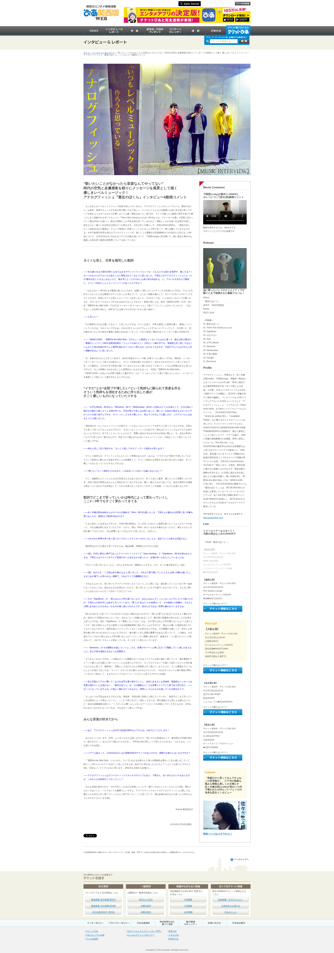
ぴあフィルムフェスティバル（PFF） (144, 931)
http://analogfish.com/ (213, 518)
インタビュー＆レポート (103, 53)
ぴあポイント (230, 912)
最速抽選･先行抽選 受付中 (103, 899)
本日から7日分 (146, 899)
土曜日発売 (146, 906)
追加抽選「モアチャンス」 (230, 899)
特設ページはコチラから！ (217, 833)
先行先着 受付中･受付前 (103, 912)
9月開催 (188, 906)
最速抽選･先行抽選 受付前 (103, 906)
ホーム (87, 53)
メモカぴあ (173, 935)
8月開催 (188, 899)
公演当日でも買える (230, 906)
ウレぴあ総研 (92, 939)
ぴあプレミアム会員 (95, 935)
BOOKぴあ (173, 939)
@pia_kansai (191, 3)
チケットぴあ (92, 931)
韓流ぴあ (172, 931)
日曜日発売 (146, 912)
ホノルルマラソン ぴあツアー (141, 935)
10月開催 (188, 912)
